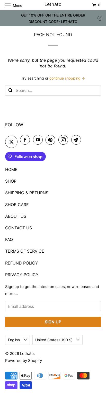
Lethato (27, 353)
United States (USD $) (54, 340)
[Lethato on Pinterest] (51, 140)
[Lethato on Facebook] (26, 140)
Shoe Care (17, 204)
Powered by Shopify (23, 360)
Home (11, 169)
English (14, 340)
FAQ (9, 239)
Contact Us (18, 227)
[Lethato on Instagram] (64, 140)
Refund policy (21, 263)
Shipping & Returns (26, 192)
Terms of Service (24, 251)
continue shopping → (67, 78)
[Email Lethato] (77, 140)
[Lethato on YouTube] (39, 140)
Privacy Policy (22, 274)
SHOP (10, 181)
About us (15, 216)
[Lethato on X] (11, 142)
